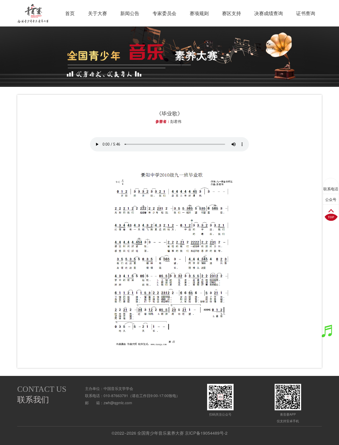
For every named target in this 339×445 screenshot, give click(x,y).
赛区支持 (231, 13)
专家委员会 (164, 13)
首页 (70, 13)
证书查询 (305, 13)
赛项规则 (199, 13)
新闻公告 (129, 13)
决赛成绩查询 (268, 13)
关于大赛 (97, 13)
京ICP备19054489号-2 (206, 433)
